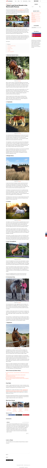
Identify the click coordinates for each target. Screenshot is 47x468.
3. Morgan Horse (9, 48)
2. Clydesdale (9, 47)
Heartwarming (25, 1)
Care (15, 1)
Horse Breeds (10, 3)
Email (7, 457)
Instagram (19, 133)
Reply (27, 433)
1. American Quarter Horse (11, 45)
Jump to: (9, 44)
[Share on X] (46, 234)
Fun (21, 1)
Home (6, 3)
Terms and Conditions (21, 467)
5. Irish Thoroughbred (10, 51)
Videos (29, 1)
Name (7, 454)
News (18, 1)
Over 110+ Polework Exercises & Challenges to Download (15, 377)
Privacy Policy (26, 467)
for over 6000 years (21, 9)
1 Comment (26, 8)
